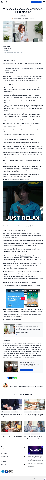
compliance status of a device (13, 271)
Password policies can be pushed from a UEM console (17, 309)
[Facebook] (8, 378)
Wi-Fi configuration (32, 263)
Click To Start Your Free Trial (26, 369)
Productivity (23, 15)
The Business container (25, 255)
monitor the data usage (23, 282)
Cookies (13, 478)
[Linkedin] (13, 378)
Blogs (10, 2)
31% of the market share (22, 345)
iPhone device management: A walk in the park (11, 415)
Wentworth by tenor (27, 223)
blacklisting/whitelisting (29, 276)
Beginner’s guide (5, 411)
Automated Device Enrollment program (28, 248)
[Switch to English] (45, 479)
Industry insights (28, 411)
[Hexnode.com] (4, 2)
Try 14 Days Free (36, 1)
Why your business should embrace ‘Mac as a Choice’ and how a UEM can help (34, 415)
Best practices (14, 411)
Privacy (9, 478)
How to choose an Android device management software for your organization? (33, 437)
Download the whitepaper (21, 334)
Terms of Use (4, 478)
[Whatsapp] (15, 378)
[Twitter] (10, 378)
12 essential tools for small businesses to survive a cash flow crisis (11, 437)
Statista (11, 72)
